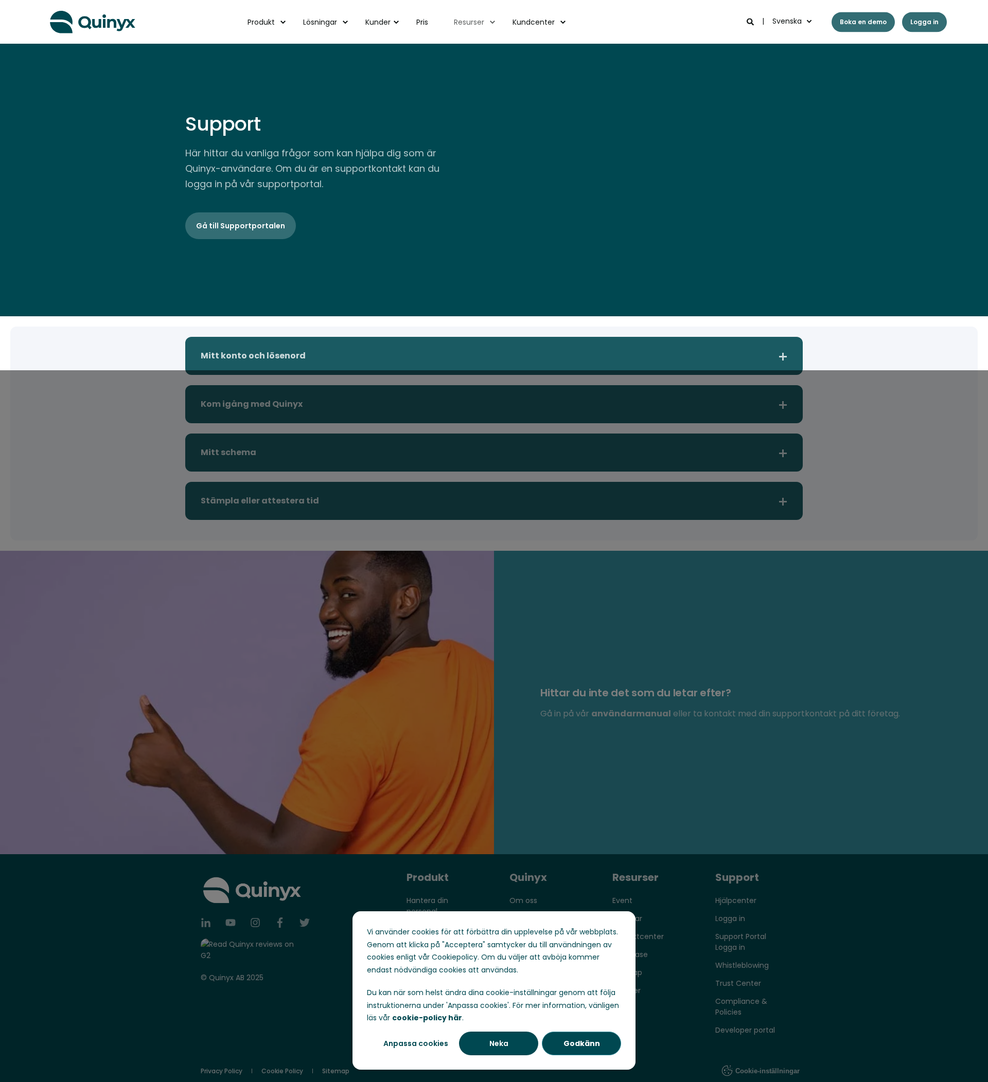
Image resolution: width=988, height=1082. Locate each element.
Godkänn (581, 1043)
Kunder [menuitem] (378, 22)
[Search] (751, 21)
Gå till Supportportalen (240, 226)
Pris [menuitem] (422, 22)
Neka (498, 1043)
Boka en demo (863, 21)
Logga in (924, 21)
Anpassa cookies (415, 1043)
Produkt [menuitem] (261, 22)
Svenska (787, 21)
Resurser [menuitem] (469, 22)
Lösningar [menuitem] (320, 22)
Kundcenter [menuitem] (534, 22)
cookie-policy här (427, 1018)
